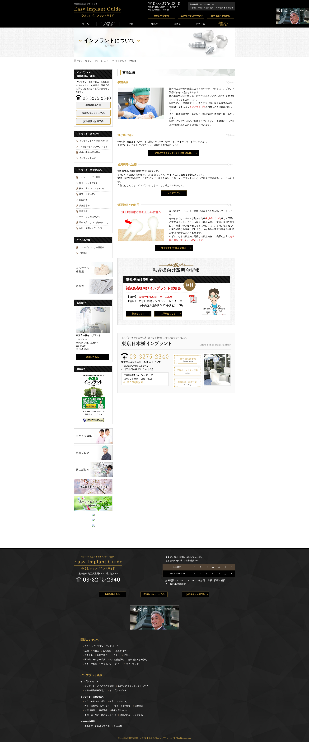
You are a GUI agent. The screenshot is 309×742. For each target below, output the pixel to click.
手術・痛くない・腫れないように (95, 222)
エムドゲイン (174, 193)
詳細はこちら (138, 314)
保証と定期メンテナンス (90, 228)
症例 (131, 24)
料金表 (154, 24)
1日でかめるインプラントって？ (94, 147)
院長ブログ (102, 655)
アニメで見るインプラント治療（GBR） (174, 153)
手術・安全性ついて (120, 710)
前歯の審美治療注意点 (89, 152)
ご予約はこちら (168, 314)
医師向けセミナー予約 (191, 16)
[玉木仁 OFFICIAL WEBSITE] (292, 22)
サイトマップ (132, 664)
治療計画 (83, 200)
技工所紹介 (120, 650)
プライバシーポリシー (111, 664)
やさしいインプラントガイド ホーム (91, 61)
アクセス (200, 24)
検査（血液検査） (87, 194)
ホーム (85, 24)
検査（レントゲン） (88, 183)
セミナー (115, 655)
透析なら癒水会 (223, 23)
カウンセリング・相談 (89, 177)
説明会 (177, 24)
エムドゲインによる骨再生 (91, 247)
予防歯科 (83, 253)
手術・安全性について (89, 217)
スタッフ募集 (90, 664)
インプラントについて (108, 23)
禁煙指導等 (84, 206)
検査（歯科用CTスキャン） (92, 188)
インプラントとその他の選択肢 (93, 141)
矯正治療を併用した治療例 (173, 248)
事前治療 (83, 211)
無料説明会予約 (161, 16)
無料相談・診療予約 (220, 16)
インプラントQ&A (87, 158)
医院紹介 (107, 650)
